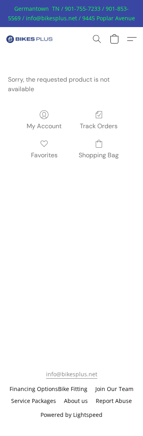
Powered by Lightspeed (71, 414)
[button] (30, 39)
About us (76, 401)
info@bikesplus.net (71, 374)
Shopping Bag (99, 155)
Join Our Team (114, 389)
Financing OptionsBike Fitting (48, 389)
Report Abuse (114, 401)
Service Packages (33, 401)
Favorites (44, 155)
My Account (44, 126)
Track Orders (99, 126)
